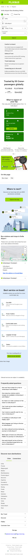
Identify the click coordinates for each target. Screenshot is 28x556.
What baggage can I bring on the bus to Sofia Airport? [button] (12, 424)
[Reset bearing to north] (25, 252)
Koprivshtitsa (4, 484)
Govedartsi (4, 482)
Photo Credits (18, 547)
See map (11, 128)
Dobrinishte (4, 496)
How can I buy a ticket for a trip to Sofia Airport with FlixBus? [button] (12, 388)
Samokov (3, 494)
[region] (14, 253)
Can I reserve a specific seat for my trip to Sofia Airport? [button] (12, 413)
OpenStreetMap (20, 259)
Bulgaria (14, 6)
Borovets (3, 477)
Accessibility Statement (14, 549)
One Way (6, 14)
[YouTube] (14, 541)
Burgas (3, 503)
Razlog (3, 487)
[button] (14, 18)
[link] (14, 208)
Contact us (8, 545)
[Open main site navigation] (2, 2)
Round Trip (17, 14)
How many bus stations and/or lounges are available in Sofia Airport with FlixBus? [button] (13, 395)
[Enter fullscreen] (25, 255)
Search (14, 38)
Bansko (3, 470)
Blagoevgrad (4, 468)
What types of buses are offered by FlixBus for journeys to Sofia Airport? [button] (13, 435)
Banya (2, 491)
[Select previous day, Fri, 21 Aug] (23, 28)
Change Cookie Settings (15, 550)
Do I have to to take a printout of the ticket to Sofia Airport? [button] (12, 401)
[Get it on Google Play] (10, 534)
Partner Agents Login (17, 545)
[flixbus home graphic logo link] (14, 2)
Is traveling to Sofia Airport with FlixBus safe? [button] (11, 418)
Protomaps (14, 259)
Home (2, 6)
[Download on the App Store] (19, 534)
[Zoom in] (25, 247)
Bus (8, 6)
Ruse (2, 508)
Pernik (2, 489)
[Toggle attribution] (25, 259)
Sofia (2, 463)
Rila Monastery (5, 473)
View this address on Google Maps (13, 273)
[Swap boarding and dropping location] (24, 21)
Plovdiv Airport (5, 475)
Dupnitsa (3, 480)
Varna (2, 501)
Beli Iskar (3, 498)
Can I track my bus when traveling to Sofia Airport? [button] (12, 407)
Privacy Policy (10, 547)
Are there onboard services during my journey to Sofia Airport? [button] (13, 430)
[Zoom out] (25, 250)
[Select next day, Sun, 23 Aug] (25, 28)
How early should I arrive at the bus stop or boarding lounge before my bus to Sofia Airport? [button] (12, 442)
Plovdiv (3, 466)
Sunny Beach (4, 505)
